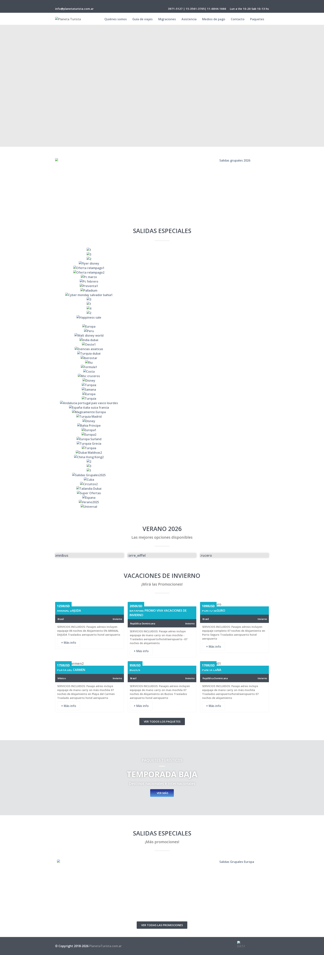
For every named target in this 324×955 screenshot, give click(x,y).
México (62, 678)
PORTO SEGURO (213, 610)
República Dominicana (142, 623)
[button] (57, 378)
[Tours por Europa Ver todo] (162, 555)
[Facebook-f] (253, 945)
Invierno (117, 619)
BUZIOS (135, 670)
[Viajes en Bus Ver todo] (89, 555)
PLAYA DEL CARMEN (71, 670)
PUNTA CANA (211, 670)
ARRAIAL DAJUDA (69, 610)
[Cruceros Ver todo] (234, 555)
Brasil (61, 619)
